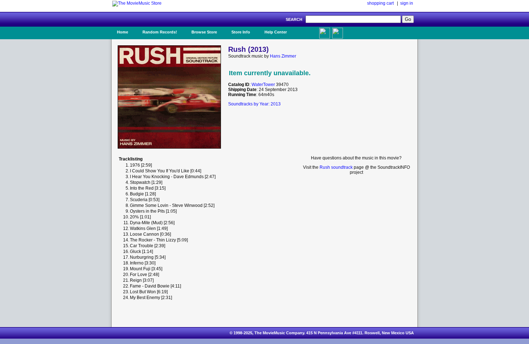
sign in (406, 3)
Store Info (240, 32)
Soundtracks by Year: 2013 (254, 104)
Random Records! (160, 32)
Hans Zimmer (283, 56)
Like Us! (307, 30)
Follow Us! (351, 32)
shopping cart (380, 3)
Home (122, 32)
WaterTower (263, 84)
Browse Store (204, 32)
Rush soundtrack (336, 167)
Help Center (275, 32)
